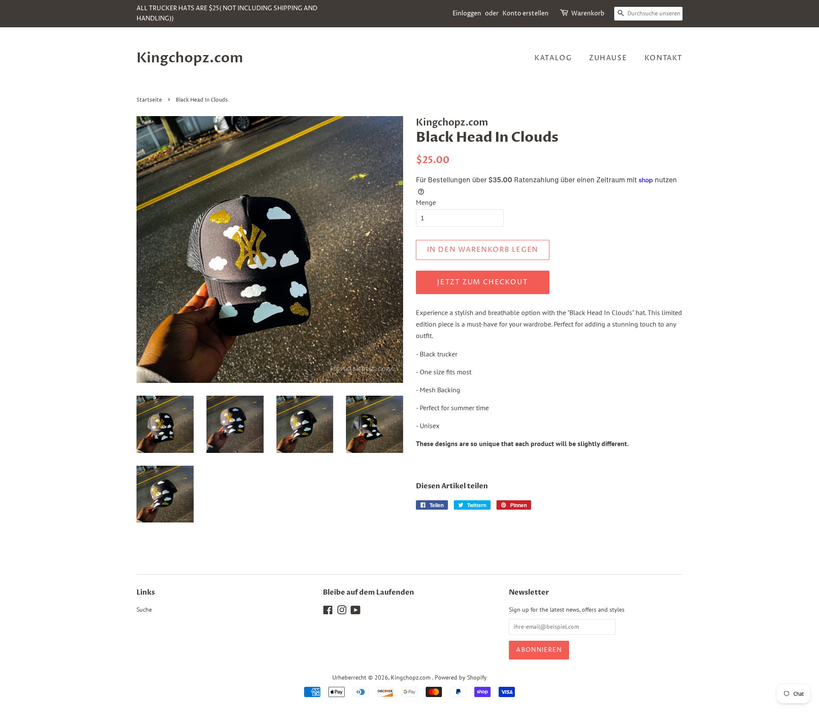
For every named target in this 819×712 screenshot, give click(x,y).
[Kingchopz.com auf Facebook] (328, 612)
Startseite (149, 100)
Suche (144, 609)
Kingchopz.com (189, 58)
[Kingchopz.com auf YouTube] (355, 612)
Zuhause (608, 58)
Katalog (553, 58)
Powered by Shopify (461, 677)
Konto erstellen (525, 13)
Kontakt (663, 58)
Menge (426, 202)
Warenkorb (587, 13)
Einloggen (467, 13)
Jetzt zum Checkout (482, 282)
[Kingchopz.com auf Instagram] (341, 612)
